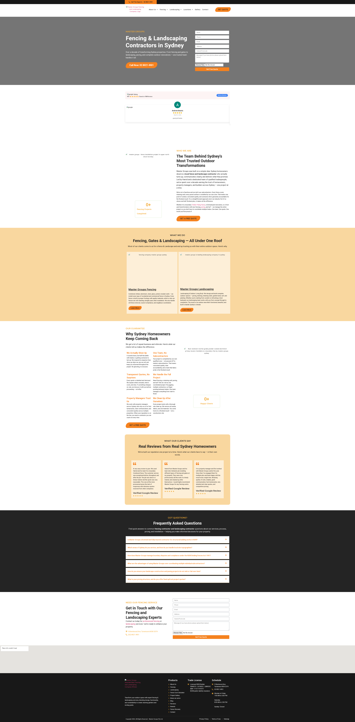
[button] (177, 539)
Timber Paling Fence (198, 205)
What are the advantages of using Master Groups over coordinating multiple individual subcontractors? (166, 563)
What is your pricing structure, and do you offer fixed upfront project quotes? (157, 579)
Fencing (163, 9)
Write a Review (222, 95)
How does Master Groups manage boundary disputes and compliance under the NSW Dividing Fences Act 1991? (169, 555)
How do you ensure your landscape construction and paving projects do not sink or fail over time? (164, 571)
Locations (187, 9)
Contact (205, 9)
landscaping (130, 624)
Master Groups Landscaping (197, 289)
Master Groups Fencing (142, 289)
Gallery (197, 9)
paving (203, 207)
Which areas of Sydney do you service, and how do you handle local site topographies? (160, 548)
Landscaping (175, 9)
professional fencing (151, 621)
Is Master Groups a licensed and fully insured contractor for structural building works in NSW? (163, 540)
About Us (152, 9)
